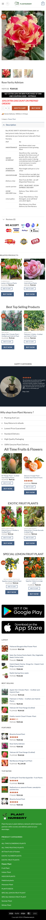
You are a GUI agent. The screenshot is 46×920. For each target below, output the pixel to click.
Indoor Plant (6, 872)
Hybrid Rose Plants (30, 283)
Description (11, 125)
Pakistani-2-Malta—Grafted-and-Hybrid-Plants (33, 335)
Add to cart (20, 108)
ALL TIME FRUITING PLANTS (13, 847)
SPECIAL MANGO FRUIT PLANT (14, 897)
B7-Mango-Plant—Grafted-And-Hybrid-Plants (11, 476)
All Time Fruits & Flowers (11, 852)
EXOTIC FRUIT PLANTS (10, 860)
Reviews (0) (10, 219)
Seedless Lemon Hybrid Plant (11, 581)
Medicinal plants (8, 880)
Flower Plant (12, 119)
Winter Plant (6, 905)
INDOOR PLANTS (8, 876)
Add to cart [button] (7, 288)
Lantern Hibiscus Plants (9, 283)
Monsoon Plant (7, 884)
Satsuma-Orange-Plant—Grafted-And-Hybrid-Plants (33, 476)
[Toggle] (4, 125)
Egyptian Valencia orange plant (34, 582)
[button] (3, 3)
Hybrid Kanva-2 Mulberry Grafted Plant (10, 531)
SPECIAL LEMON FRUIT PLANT (13, 893)
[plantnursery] (23, 3)
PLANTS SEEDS (7, 889)
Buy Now (36, 108)
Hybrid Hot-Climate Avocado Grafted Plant (34, 531)
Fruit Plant (6, 868)
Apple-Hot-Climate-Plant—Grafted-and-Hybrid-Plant (11, 335)
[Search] (7, 3)
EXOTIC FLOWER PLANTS (11, 856)
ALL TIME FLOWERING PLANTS (14, 843)
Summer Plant (7, 901)
